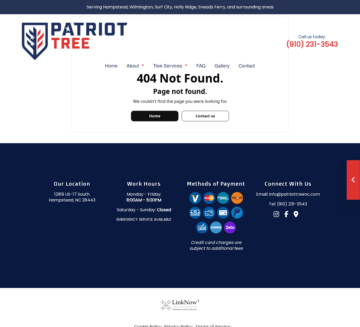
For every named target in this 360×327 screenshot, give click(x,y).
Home (111, 65)
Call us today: (312, 41)
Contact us (205, 115)
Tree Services (167, 65)
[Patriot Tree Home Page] (74, 41)
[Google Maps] (298, 215)
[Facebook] (288, 215)
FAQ (201, 65)
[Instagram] (278, 215)
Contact (247, 65)
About (133, 65)
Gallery (222, 65)
